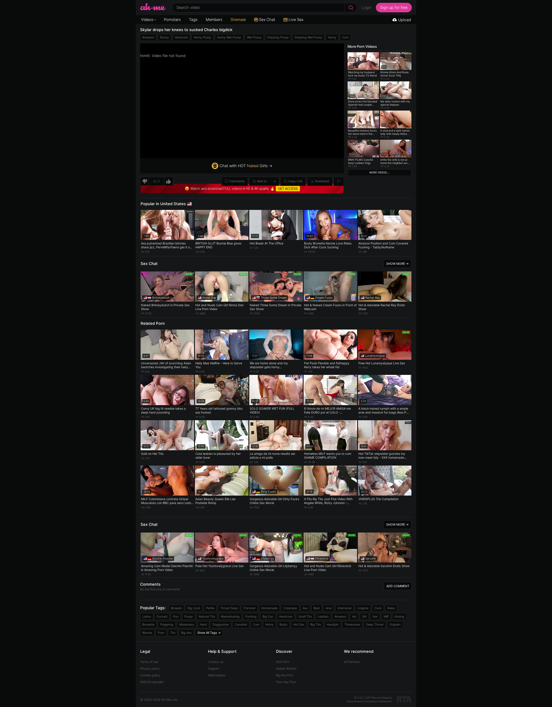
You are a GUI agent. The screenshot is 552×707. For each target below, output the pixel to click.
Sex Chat (267, 19)
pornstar (250, 608)
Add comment (397, 586)
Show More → (397, 263)
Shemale (238, 19)
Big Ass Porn (284, 675)
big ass (186, 632)
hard (203, 624)
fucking (251, 616)
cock (378, 608)
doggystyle (221, 624)
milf (386, 616)
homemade (269, 608)
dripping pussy (278, 37)
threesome (352, 624)
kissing (399, 616)
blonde (147, 632)
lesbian (323, 616)
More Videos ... (379, 172)
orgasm (395, 624)
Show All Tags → (209, 632)
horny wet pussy (229, 37)
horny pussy (202, 37)
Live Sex (296, 19)
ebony (164, 37)
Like (168, 181)
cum (345, 37)
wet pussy (254, 37)
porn (161, 632)
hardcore (181, 37)
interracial (344, 608)
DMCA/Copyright (152, 682)
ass (305, 608)
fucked (162, 616)
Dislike (144, 181)
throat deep (229, 608)
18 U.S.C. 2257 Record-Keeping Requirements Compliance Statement (369, 699)
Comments (237, 181)
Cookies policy (150, 675)
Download (322, 181)
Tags (193, 19)
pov (176, 616)
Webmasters (217, 675)
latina (146, 616)
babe (391, 608)
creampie (290, 608)
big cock (194, 608)
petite (210, 608)
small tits (305, 616)
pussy (188, 616)
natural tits (207, 616)
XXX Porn (282, 662)
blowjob (176, 608)
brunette (148, 624)
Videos (147, 19)
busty (283, 624)
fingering (166, 624)
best (317, 608)
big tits (315, 624)
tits (172, 632)
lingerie (363, 608)
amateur (148, 37)
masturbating (230, 616)
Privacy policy (150, 668)
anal (329, 608)
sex (375, 616)
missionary (186, 624)
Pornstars (172, 19)
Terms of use (149, 662)
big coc (267, 616)
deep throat (375, 624)
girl (364, 616)
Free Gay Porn (286, 682)
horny (332, 37)
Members (214, 19)
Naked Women (286, 668)
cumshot (241, 624)
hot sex (298, 624)
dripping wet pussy (308, 37)
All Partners (352, 662)
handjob (333, 624)
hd (354, 616)
